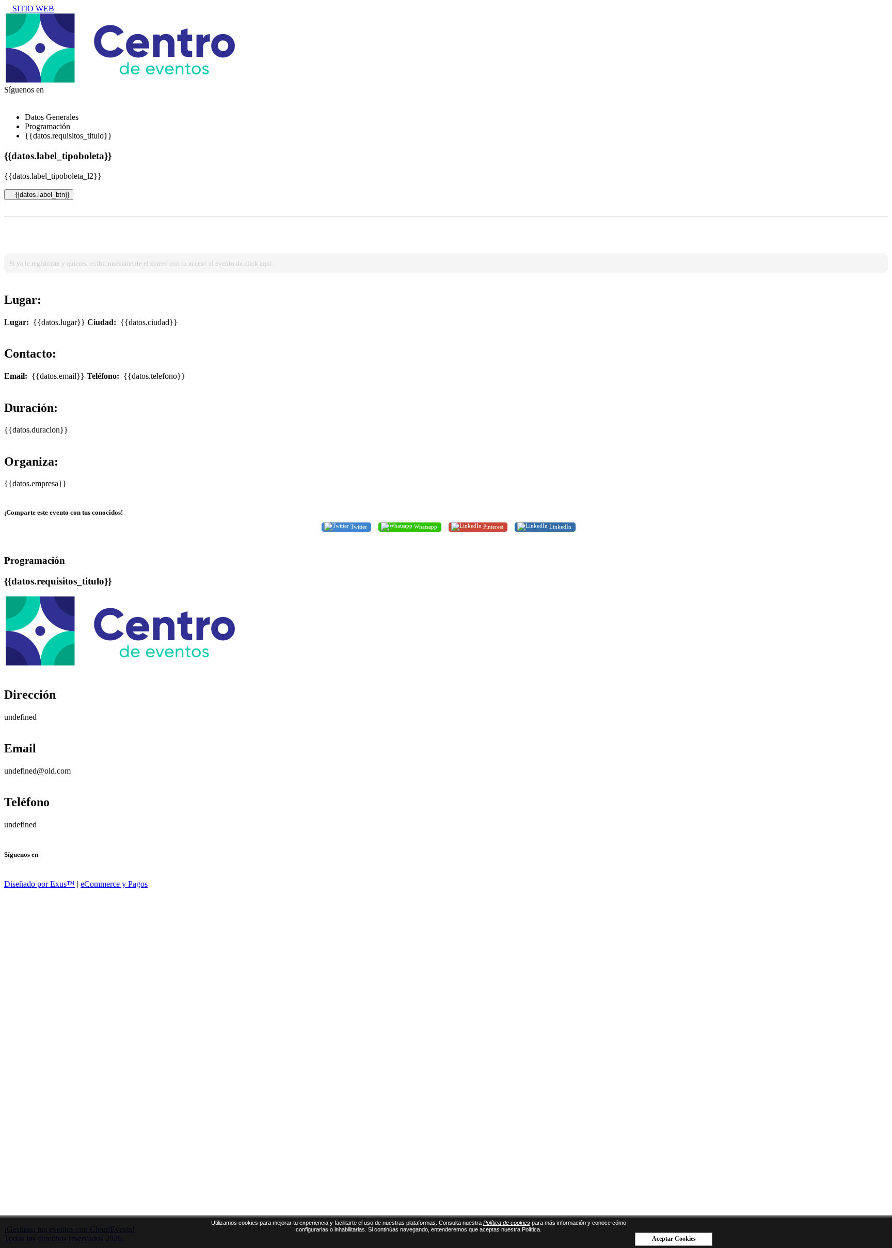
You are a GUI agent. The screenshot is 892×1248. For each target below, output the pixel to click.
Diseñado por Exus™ (39, 884)
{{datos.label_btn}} (41, 194)
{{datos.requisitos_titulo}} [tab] (68, 135)
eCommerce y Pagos (114, 884)
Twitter (358, 526)
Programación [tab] (47, 126)
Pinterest (492, 526)
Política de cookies (506, 1223)
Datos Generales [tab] (51, 117)
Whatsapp (424, 526)
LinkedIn (559, 526)
